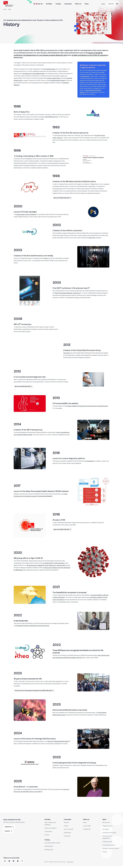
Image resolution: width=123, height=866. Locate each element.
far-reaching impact (49, 69)
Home (4, 9)
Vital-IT (46, 258)
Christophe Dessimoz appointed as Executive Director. (32, 625)
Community (68, 4)
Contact (103, 3)
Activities (49, 4)
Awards (66, 826)
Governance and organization (107, 837)
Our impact (105, 829)
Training (58, 4)
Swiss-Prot (92, 237)
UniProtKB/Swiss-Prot (51, 117)
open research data (54, 78)
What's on (78, 4)
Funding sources (107, 841)
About (86, 4)
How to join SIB (68, 829)
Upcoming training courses (52, 843)
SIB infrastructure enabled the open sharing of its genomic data (46, 565)
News (85, 822)
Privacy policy (70, 861)
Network (66, 822)
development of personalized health (34, 73)
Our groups (67, 836)
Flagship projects (107, 826)
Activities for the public (109, 832)
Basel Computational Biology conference (67, 293)
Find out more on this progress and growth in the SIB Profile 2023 (33, 690)
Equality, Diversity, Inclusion (110, 848)
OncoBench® (90, 461)
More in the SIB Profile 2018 (61, 198)
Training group (48, 849)
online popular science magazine (26, 214)
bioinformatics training (58, 80)
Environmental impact (108, 845)
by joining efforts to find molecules (53, 563)
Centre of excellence (50, 828)
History (104, 852)
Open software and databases (50, 823)
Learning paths (48, 846)
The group (66, 353)
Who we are (106, 822)
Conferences (87, 829)
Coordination (48, 831)
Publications (67, 832)
